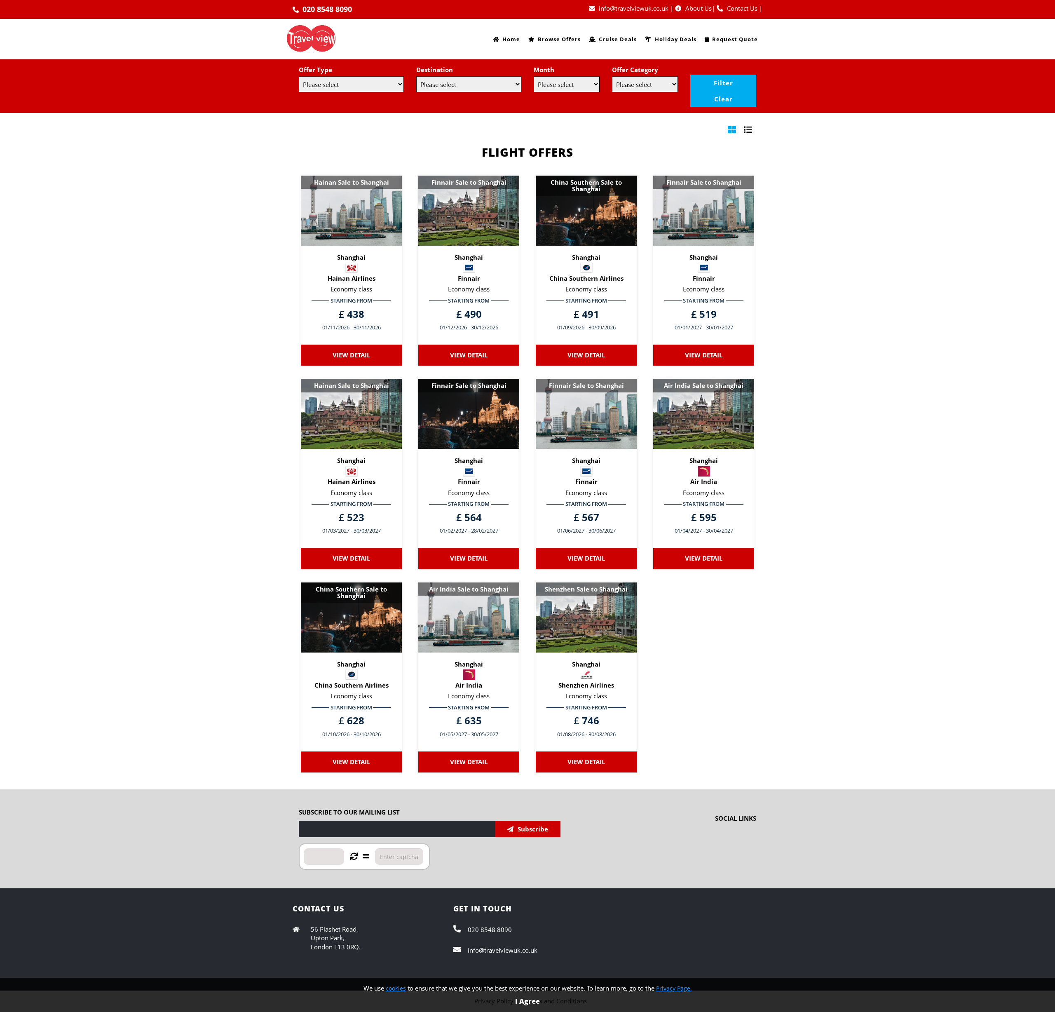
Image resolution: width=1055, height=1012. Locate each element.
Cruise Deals (618, 39)
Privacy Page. (674, 988)
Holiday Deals (675, 39)
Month (544, 70)
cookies (396, 988)
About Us (698, 8)
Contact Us (742, 8)
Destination (434, 70)
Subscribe (533, 829)
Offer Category (635, 70)
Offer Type (315, 70)
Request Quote (735, 39)
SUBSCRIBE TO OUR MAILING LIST (349, 812)
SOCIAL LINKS (735, 818)
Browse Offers (559, 39)
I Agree (527, 1001)
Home (511, 39)
